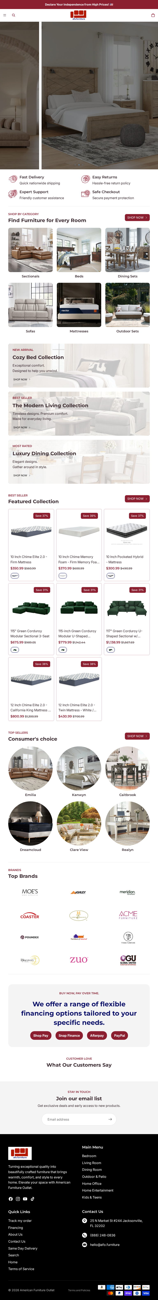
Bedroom (89, 1156)
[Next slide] (151, 95)
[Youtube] (25, 1198)
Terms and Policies (79, 1290)
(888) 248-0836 (102, 1235)
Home (12, 1262)
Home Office (91, 1183)
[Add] (45, 620)
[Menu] (4, 15)
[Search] (13, 15)
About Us (15, 1234)
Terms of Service (21, 1269)
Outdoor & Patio (94, 1177)
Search (13, 1255)
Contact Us (16, 1241)
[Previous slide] (6, 95)
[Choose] (45, 546)
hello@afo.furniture (105, 1245)
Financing (15, 1228)
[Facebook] (10, 1198)
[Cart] (153, 15)
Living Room (91, 1163)
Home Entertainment (97, 1190)
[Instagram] (17, 1198)
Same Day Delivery (22, 1248)
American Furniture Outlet (37, 1290)
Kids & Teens (92, 1197)
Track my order (20, 1221)
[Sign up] (110, 1119)
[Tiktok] (32, 1198)
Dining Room (92, 1170)
